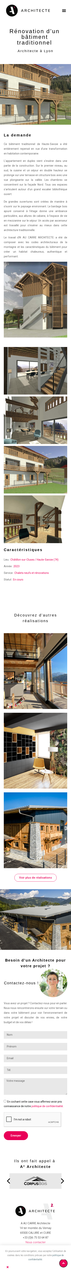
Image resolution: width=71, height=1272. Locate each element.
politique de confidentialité (47, 1106)
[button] (64, 10)
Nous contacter (36, 1242)
